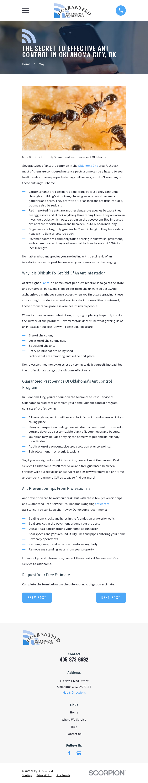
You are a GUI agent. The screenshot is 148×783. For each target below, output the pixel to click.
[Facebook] (69, 753)
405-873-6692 (74, 659)
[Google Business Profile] (79, 753)
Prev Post (37, 597)
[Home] (72, 10)
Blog (74, 727)
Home (74, 712)
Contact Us (74, 734)
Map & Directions (74, 692)
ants (46, 283)
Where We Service (74, 720)
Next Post (110, 597)
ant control (102, 504)
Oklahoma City (88, 166)
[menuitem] (27, 775)
